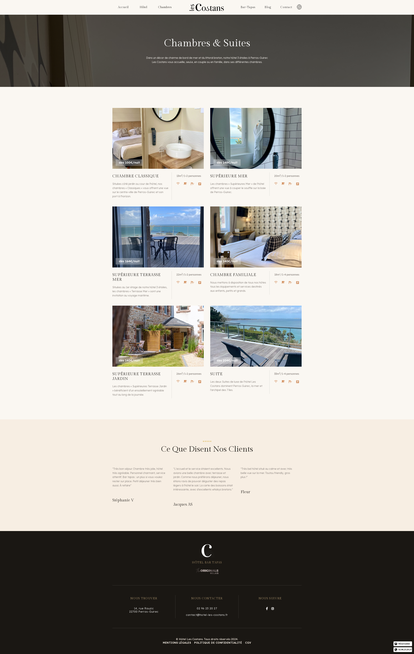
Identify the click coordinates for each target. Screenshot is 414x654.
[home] (206, 7)
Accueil (123, 7)
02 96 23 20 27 (207, 608)
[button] (143, 7)
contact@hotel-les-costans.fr (207, 614)
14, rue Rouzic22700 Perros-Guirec (144, 610)
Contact (286, 7)
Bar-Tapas (248, 7)
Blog (268, 7)
